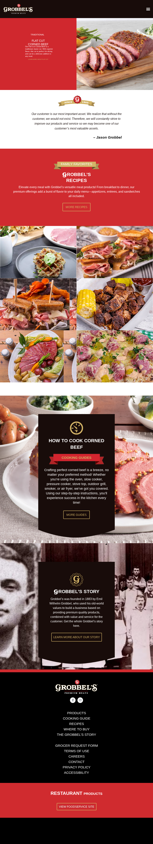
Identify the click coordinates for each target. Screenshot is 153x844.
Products (76, 713)
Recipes (76, 724)
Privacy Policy (76, 767)
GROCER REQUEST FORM (76, 746)
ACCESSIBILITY (76, 773)
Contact (76, 762)
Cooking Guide (76, 718)
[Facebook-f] (73, 700)
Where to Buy (77, 729)
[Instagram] (80, 700)
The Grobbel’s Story (76, 735)
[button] (148, 9)
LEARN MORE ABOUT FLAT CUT (38, 59)
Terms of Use (76, 751)
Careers (76, 756)
